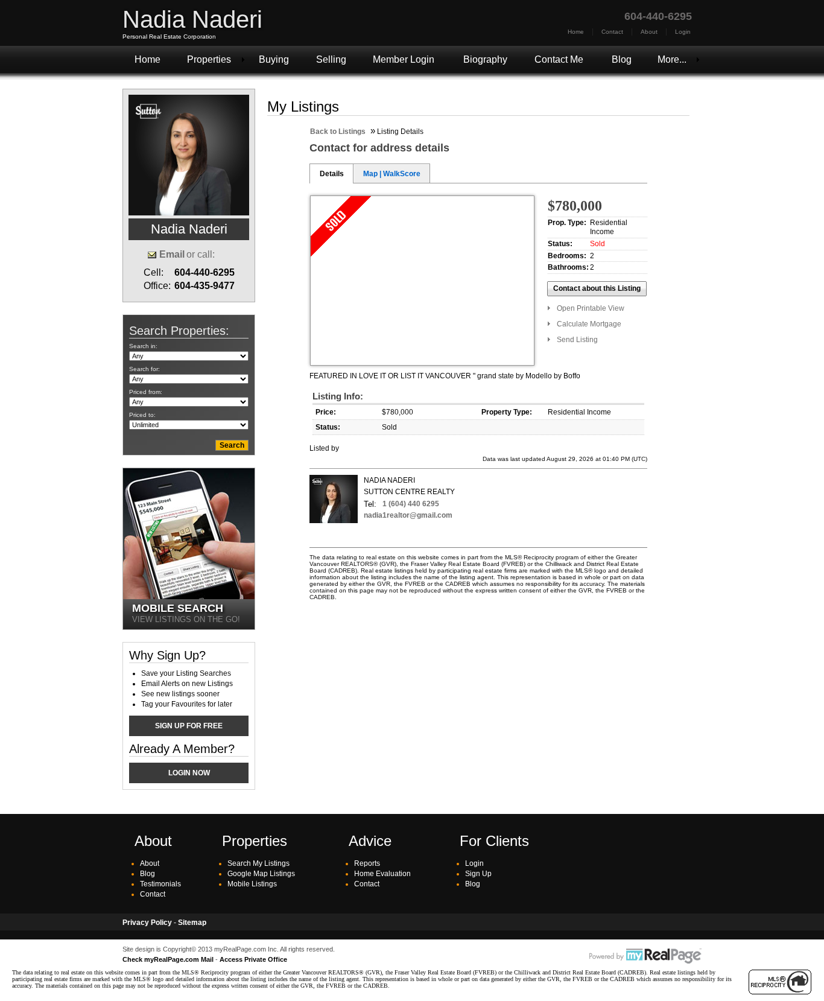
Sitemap (192, 922)
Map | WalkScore (391, 174)
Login (683, 31)
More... (672, 59)
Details (332, 174)
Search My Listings (258, 863)
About (649, 31)
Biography (485, 59)
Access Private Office (253, 959)
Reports (367, 863)
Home (576, 31)
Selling (331, 59)
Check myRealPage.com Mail (168, 959)
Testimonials (160, 884)
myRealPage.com (645, 956)
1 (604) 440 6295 (410, 504)
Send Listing (577, 339)
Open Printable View (590, 308)
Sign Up (478, 873)
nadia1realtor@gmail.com (408, 515)
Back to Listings (338, 131)
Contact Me (558, 59)
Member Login (403, 59)
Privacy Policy (147, 922)
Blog (622, 59)
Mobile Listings (252, 884)
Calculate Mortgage (589, 324)
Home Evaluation (382, 873)
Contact (612, 31)
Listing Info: (337, 396)
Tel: (370, 504)
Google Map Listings (261, 873)
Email (172, 254)
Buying (274, 59)
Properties (209, 59)
